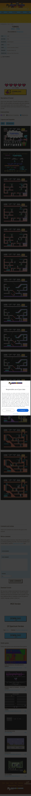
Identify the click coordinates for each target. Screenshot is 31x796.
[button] (15, 414)
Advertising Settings (17, 405)
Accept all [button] (23, 410)
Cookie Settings (16, 406)
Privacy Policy (22, 406)
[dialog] (15, 398)
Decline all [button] (8, 410)
